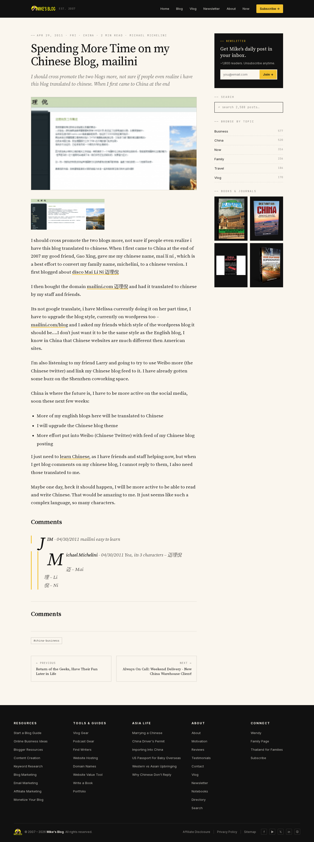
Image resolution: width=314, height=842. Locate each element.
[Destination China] (266, 219)
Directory (199, 800)
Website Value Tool (88, 774)
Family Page (260, 741)
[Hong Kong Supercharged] (266, 265)
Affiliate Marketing (27, 791)
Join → (268, 74)
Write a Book (83, 783)
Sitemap (250, 832)
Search (197, 808)
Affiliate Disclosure (196, 832)
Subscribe (258, 758)
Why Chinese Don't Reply (151, 774)
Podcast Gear (83, 741)
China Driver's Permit (148, 741)
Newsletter (211, 9)
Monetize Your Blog (28, 800)
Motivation (199, 741)
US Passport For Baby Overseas (156, 758)
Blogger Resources (28, 749)
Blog (179, 9)
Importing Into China (147, 749)
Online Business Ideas (31, 741)
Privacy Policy (227, 832)
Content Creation (27, 758)
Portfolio (79, 791)
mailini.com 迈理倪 (107, 286)
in (289, 832)
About (231, 9)
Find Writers (82, 749)
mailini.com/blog (49, 325)
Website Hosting (85, 758)
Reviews (198, 749)
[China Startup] (231, 265)
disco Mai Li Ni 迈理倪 (95, 272)
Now (246, 9)
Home (164, 9)
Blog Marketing (25, 774)
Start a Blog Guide (27, 733)
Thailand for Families (267, 749)
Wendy (256, 733)
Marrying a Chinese (147, 733)
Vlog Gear (81, 733)
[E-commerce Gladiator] (231, 219)
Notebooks (200, 791)
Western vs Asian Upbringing (154, 766)
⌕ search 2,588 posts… (238, 107)
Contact (198, 766)
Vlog (193, 9)
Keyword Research (28, 766)
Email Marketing (26, 783)
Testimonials (201, 758)
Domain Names (84, 766)
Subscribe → (270, 9)
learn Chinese (74, 457)
